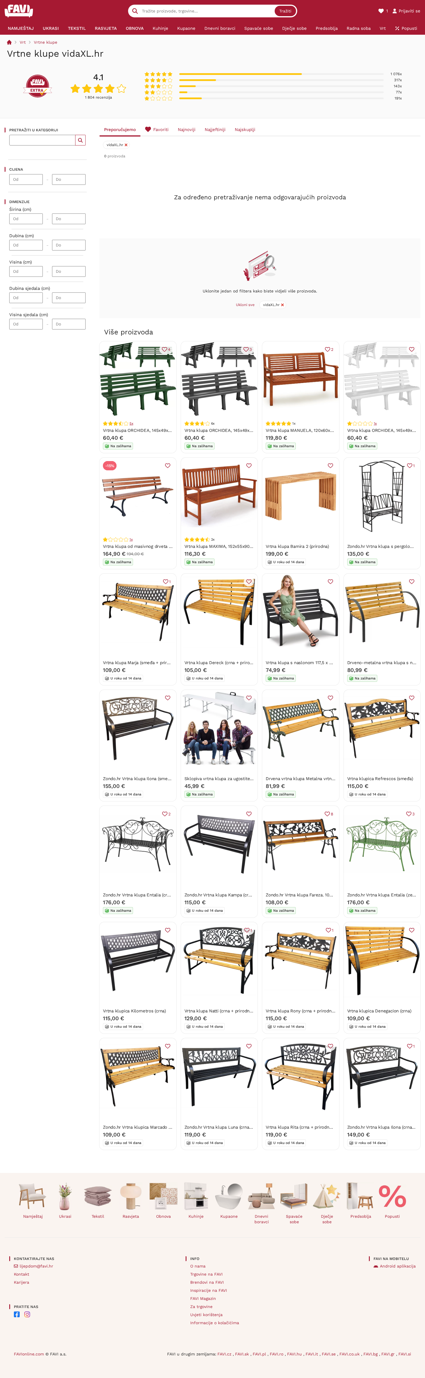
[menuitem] (20, 28)
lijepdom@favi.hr (36, 1266)
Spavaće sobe (294, 1219)
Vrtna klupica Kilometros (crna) (134, 1011)
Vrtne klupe (45, 42)
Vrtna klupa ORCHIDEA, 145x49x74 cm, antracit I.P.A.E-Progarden (249, 430)
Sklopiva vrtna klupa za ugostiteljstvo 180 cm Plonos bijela (244, 778)
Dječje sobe (327, 1219)
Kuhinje (196, 1216)
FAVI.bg (371, 1354)
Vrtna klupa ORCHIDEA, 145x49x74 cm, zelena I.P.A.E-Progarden (167, 430)
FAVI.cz (225, 1354)
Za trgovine (201, 1306)
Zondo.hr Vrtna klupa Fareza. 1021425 (303, 895)
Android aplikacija (398, 1266)
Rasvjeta (131, 1216)
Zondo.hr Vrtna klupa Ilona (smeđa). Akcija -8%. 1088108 (160, 778)
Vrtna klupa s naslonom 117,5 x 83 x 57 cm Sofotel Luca (322, 662)
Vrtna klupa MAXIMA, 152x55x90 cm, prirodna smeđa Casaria (245, 546)
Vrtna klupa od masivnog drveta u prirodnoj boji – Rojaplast (163, 546)
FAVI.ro (277, 1354)
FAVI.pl (260, 1354)
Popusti (392, 1216)
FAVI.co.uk (350, 1354)
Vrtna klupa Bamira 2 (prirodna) (297, 546)
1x (375, 423)
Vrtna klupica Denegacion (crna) (379, 1011)
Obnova (163, 1216)
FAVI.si (404, 1354)
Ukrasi (65, 1216)
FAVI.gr (388, 1354)
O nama (198, 1266)
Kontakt (21, 1274)
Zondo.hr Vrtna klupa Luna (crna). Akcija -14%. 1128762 (239, 1127)
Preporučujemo (120, 129)
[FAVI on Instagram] (27, 1314)
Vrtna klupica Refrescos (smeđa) (380, 778)
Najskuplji (245, 129)
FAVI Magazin (203, 1298)
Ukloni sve (245, 305)
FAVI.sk (242, 1354)
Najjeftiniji (215, 129)
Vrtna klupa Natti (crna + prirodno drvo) (224, 1011)
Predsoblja (360, 1216)
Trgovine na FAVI (206, 1274)
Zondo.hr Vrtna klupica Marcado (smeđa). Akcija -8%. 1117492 (164, 1127)
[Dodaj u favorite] (411, 349)
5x (131, 423)
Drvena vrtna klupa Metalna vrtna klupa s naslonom (319, 778)
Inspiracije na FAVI (208, 1290)
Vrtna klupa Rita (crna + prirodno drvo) (304, 1127)
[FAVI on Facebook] (17, 1314)
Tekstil (98, 1216)
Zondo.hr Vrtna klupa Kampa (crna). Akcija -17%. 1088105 (241, 895)
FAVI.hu (295, 1354)
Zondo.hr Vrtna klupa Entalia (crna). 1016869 (147, 895)
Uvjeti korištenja (206, 1314)
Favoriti (161, 129)
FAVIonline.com (29, 1354)
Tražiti (285, 11)
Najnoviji (186, 129)
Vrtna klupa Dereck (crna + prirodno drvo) (226, 662)
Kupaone (229, 1216)
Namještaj (33, 1216)
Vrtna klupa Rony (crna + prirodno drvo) (305, 1011)
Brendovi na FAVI (207, 1282)
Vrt (23, 42)
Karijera (21, 1282)
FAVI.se (329, 1354)
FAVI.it (312, 1354)
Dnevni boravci (261, 1219)
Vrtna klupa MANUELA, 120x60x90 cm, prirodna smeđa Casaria (329, 430)
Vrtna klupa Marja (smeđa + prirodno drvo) (146, 662)
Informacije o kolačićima (214, 1322)
